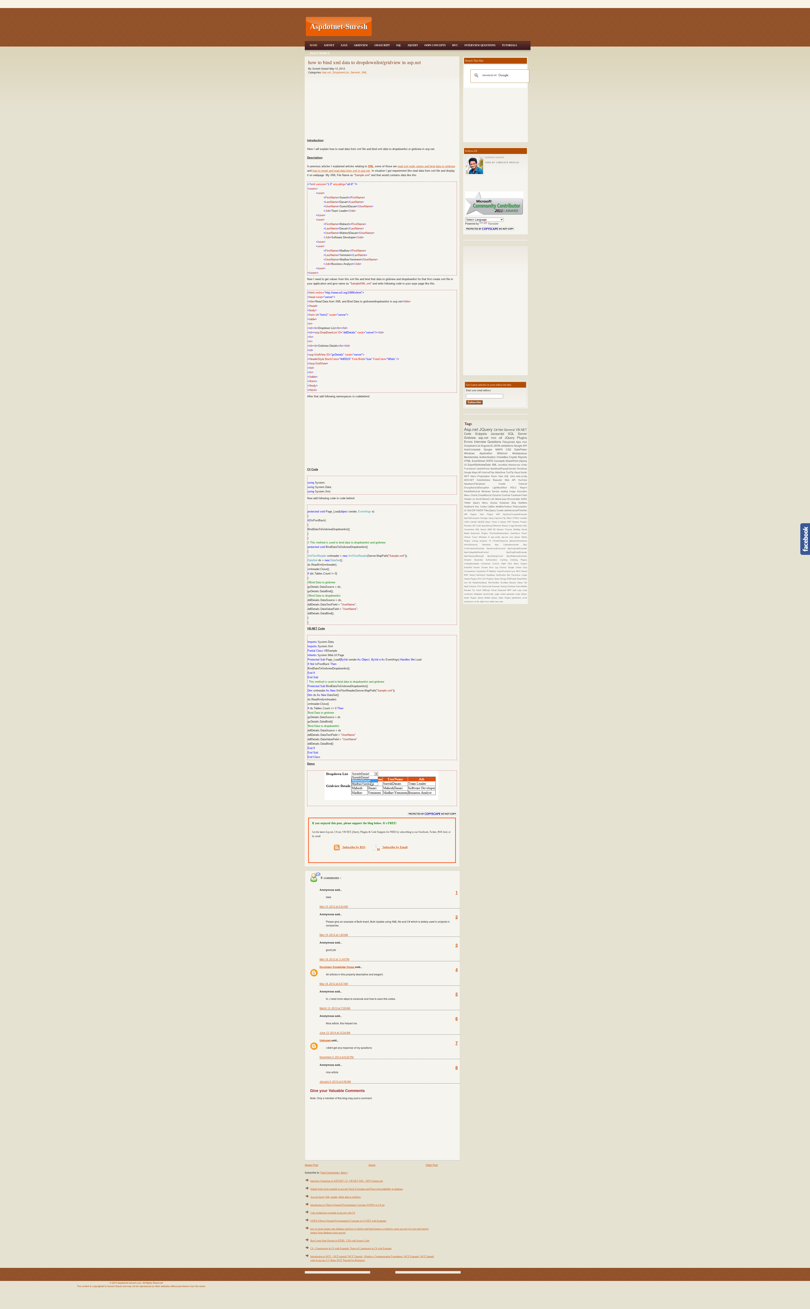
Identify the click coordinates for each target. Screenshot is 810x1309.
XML (364, 72)
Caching (505, 559)
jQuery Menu (481, 502)
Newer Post (311, 1165)
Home (313, 45)
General (355, 72)
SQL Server (517, 433)
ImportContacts (504, 571)
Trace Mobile (320, 53)
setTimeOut (521, 510)
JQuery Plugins (516, 437)
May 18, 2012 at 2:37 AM (334, 983)
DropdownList (341, 72)
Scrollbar (505, 582)
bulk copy (518, 590)
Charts (474, 495)
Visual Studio (520, 472)
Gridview (361, 45)
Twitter (468, 502)
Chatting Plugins (518, 559)
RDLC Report (518, 487)
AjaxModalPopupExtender (503, 468)
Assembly (480, 559)
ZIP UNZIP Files (480, 510)
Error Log (494, 567)
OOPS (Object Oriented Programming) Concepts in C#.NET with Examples (348, 1220)
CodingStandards (472, 563)
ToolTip (510, 472)
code (525, 590)
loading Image (509, 491)
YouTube (522, 479)
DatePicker (520, 449)
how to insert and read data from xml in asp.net (341, 170)
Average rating (487, 517)
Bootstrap (522, 468)
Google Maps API (473, 472)
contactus (469, 593)
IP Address (491, 571)
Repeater (499, 479)
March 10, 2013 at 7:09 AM (335, 1008)
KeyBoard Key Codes (476, 506)
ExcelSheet (479, 460)
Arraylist (469, 559)
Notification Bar (504, 574)
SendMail (503, 464)
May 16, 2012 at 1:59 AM (334, 934)
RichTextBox (494, 582)
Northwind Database (486, 574)
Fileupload (509, 442)
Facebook (516, 495)
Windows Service (491, 491)
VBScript (486, 590)
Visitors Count (471, 536)
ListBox (492, 506)
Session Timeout (505, 529)
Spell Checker (470, 586)
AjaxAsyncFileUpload (481, 483)
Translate (493, 223)
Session (513, 582)
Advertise (488, 544)
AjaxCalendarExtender (517, 548)
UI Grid (468, 510)
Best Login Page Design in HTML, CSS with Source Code (339, 1240)
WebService (514, 464)
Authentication (488, 457)
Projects (490, 578)
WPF (510, 590)
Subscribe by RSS (353, 847)
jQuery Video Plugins (501, 597)
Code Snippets (477, 433)
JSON (497, 445)
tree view (499, 601)
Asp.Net (329, 45)
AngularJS (487, 445)
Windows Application (480, 453)
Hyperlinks (481, 571)
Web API (511, 479)
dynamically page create (494, 593)
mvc (524, 442)
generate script (514, 593)
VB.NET (521, 429)
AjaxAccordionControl (497, 548)
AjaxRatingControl (496, 555)
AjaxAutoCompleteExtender (515, 514)
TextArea (511, 586)
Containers (486, 563)
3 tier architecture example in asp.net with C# (332, 1212)
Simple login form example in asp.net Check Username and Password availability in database (356, 1189)
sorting (476, 540)
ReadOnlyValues (480, 582)
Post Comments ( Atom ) (334, 1172)
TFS (479, 586)
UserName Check (518, 533)
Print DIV (482, 578)
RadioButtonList (472, 491)
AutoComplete (474, 449)
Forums (504, 567)
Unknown (325, 1040)
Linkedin (474, 521)
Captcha (498, 517)
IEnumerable (514, 498)
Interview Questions (479, 45)
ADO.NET (470, 479)
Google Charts (515, 567)
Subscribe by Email (395, 847)
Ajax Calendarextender (509, 544)
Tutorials (509, 45)
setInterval (509, 510)
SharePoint (512, 460)
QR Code (476, 525)
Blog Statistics (519, 502)
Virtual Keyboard (499, 590)
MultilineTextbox (504, 506)
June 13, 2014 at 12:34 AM (335, 1032)
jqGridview (517, 597)
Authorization (493, 559)
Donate (485, 567)
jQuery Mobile (485, 597)
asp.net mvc (488, 437)
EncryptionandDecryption (478, 487)
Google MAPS (495, 449)
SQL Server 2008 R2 (486, 529)
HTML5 (516, 517)
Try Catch (477, 590)
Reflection (497, 525)
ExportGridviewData (480, 464)
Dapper (524, 563)
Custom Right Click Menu (506, 563)
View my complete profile (502, 163)
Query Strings (500, 578)
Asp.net (326, 72)
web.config (521, 476)
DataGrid (468, 567)
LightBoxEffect (501, 487)
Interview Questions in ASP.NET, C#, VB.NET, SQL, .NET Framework (346, 1181)
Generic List (488, 498)
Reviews (519, 525)
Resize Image (508, 525)
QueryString (486, 525)
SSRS (524, 498)
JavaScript (382, 45)
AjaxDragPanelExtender (516, 552)
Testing (503, 586)
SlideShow (500, 472)
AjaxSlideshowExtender (516, 555)
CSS (510, 449)
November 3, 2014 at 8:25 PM (337, 1057)
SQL (398, 45)
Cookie (508, 483)
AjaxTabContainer (472, 517)
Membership (471, 457)
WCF (467, 476)
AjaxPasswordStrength (475, 555)
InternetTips (488, 472)
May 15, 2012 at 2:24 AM (334, 906)
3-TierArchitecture (501, 540)
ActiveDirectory (473, 544)
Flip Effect (507, 517)
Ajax (344, 45)
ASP (499, 514)
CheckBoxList (485, 495)
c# (502, 437)
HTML (468, 460)
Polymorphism (520, 506)
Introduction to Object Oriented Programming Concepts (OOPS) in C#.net (347, 1205)
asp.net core (508, 536)
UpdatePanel (483, 468)
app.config (496, 536)
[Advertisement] (451, 26)
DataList (523, 483)
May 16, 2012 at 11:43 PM (334, 959)
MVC (455, 45)
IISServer (504, 453)
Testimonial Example (491, 586)
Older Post (432, 1165)
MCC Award (521, 571)
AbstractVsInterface (518, 540)
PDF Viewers (513, 521)
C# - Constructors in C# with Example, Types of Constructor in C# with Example (351, 1248)
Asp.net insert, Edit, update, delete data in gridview (335, 1197)
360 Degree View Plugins (480, 514)
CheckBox (503, 457)
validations (507, 445)
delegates (478, 593)
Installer (523, 517)
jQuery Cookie (496, 510)
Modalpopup (519, 453)
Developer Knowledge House (337, 967)
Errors (469, 441)
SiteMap (517, 529)
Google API (520, 445)
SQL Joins (510, 476)
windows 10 (485, 540)
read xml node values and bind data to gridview (426, 166)
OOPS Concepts (435, 45)
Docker (477, 567)
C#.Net (499, 429)
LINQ (467, 521)
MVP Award (470, 574)
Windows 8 (485, 536)
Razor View (497, 476)
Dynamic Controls (501, 495)
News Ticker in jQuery (496, 521)
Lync (513, 571)
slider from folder (487, 601)
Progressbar (484, 476)
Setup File (522, 582)
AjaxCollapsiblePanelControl (485, 552)
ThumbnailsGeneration (499, 533)
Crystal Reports (518, 457)
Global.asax (501, 498)
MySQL (482, 521)
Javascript (499, 433)
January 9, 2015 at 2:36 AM (335, 1081)
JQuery (413, 45)
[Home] (452, 2)
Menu (474, 476)
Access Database (501, 502)
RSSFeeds (512, 578)
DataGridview (485, 479)
